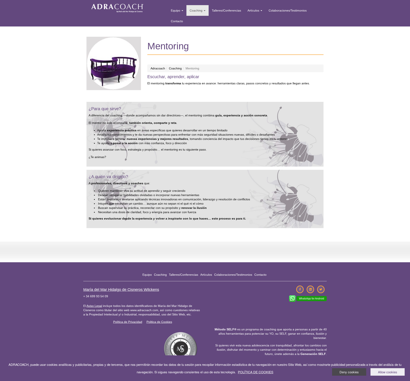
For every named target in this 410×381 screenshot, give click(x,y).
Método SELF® (225, 329)
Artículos (253, 10)
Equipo (176, 10)
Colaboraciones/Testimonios (288, 10)
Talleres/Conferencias (226, 10)
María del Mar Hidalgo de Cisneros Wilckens (121, 289)
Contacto (177, 21)
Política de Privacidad (127, 322)
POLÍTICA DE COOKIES (255, 372)
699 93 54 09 (99, 296)
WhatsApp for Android (311, 298)
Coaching (196, 10)
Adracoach (158, 68)
